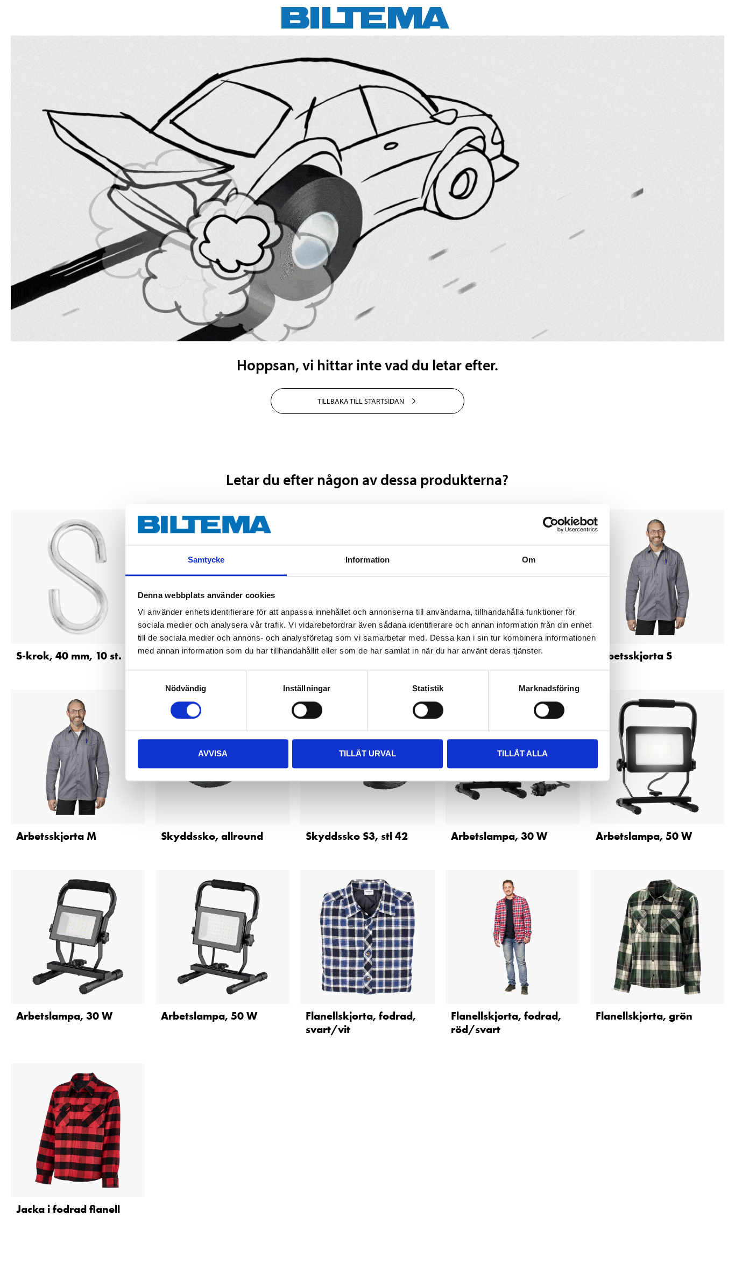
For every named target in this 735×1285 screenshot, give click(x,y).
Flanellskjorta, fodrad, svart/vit (361, 1022)
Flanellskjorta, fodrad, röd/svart (506, 1022)
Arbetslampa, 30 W (499, 836)
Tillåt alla (522, 753)
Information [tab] (367, 560)
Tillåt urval (367, 753)
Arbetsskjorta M (56, 836)
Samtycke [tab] (206, 560)
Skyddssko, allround (212, 836)
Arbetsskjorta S (634, 656)
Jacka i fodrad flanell (68, 1209)
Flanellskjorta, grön (644, 1016)
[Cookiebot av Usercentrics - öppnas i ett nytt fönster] (551, 524)
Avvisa (213, 753)
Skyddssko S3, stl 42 (357, 836)
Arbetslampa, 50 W (644, 836)
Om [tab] (528, 560)
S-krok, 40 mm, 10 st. (69, 656)
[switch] (307, 710)
